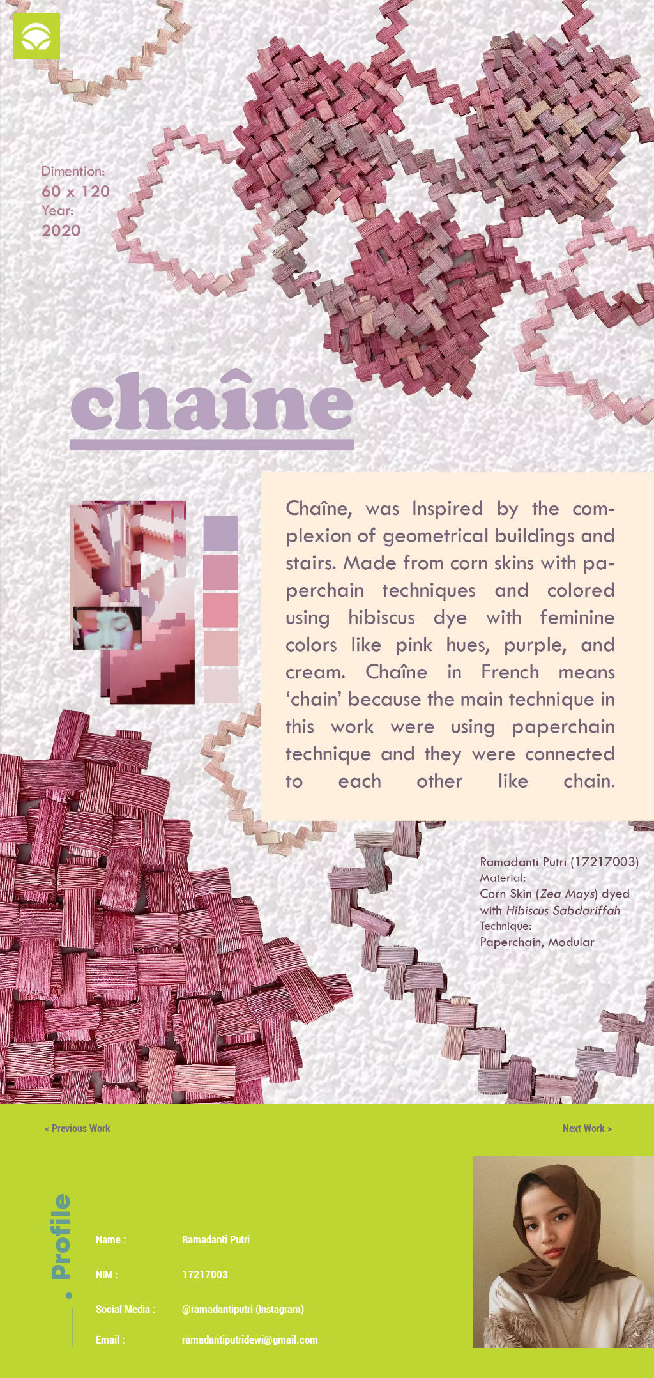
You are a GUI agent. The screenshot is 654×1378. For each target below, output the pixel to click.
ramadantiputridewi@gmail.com (250, 1339)
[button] (36, 36)
